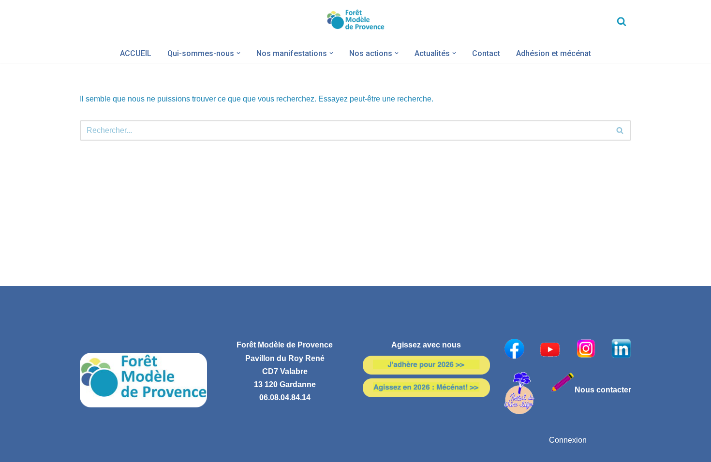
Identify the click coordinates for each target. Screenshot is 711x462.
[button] (238, 53)
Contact (486, 53)
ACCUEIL (135, 53)
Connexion (568, 440)
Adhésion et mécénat (553, 53)
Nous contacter (603, 390)
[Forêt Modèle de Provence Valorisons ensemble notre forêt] (355, 21)
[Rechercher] (621, 21)
